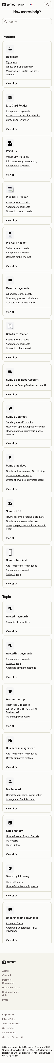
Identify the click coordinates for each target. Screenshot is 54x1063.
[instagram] (13, 1037)
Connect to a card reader (19, 211)
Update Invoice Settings (19, 475)
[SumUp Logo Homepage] (10, 4)
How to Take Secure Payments (22, 886)
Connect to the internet (18, 256)
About (5, 970)
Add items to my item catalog (21, 161)
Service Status (9, 1032)
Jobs (5, 995)
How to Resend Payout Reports (22, 836)
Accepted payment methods (21, 667)
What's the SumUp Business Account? (26, 385)
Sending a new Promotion (19, 422)
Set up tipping (13, 574)
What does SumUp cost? (19, 293)
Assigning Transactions (18, 622)
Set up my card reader (18, 202)
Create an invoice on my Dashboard (25, 479)
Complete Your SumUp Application (24, 795)
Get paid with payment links (20, 302)
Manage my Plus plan (17, 156)
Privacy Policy (8, 1019)
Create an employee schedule (22, 521)
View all (10, 83)
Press (5, 999)
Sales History (13, 845)
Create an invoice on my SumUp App (25, 471)
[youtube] (17, 1037)
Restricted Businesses (18, 704)
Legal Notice (8, 1014)
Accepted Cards (14, 923)
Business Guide (10, 992)
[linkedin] (22, 1037)
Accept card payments (18, 111)
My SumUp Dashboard (18, 716)
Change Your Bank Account (20, 799)
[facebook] (3, 1037)
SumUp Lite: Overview (17, 119)
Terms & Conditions (11, 1023)
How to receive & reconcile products (25, 516)
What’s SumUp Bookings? (19, 66)
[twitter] (8, 1037)
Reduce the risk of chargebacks (23, 115)
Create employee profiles (19, 758)
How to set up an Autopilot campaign (25, 426)
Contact (6, 975)
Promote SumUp (11, 987)
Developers (8, 983)
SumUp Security (14, 882)
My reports (11, 62)
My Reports (12, 840)
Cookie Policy (8, 1028)
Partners (7, 979)
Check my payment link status (22, 298)
